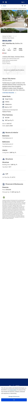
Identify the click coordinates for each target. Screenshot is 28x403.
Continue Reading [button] (8, 92)
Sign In (22, 2)
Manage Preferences (14, 396)
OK (14, 400)
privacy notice (12, 389)
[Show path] (14, 36)
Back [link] (4, 5)
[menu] (3, 2)
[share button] (25, 5)
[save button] (22, 6)
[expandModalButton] (25, 25)
